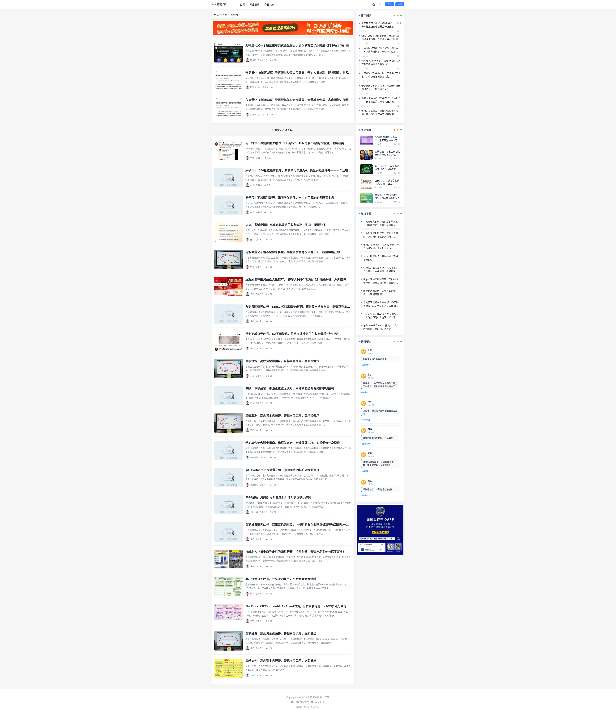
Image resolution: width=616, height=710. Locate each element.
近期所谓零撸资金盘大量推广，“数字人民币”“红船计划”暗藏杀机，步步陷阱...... (298, 279)
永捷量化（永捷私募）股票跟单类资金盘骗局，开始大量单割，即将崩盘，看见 (297, 73)
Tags (225, 14)
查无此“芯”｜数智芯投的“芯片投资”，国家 (387, 182)
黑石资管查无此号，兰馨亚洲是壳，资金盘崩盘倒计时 (280, 579)
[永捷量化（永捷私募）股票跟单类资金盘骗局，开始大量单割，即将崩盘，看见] (228, 80)
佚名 (252, 157)
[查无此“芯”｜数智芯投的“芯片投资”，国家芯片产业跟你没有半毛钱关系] (366, 183)
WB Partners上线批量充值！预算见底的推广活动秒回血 (282, 470)
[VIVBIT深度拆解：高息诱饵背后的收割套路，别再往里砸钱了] (228, 232)
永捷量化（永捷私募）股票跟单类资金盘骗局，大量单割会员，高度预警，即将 (297, 100)
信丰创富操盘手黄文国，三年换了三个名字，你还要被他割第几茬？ (381, 74)
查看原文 (366, 365)
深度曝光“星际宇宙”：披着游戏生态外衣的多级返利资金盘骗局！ (380, 62)
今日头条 (269, 4)
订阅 (326, 697)
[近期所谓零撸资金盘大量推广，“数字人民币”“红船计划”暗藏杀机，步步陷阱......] (228, 286)
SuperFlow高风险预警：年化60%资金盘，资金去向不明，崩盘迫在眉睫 (380, 283)
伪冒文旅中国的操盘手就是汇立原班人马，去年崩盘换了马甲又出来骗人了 (381, 99)
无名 (252, 239)
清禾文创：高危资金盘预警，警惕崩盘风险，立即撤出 (280, 661)
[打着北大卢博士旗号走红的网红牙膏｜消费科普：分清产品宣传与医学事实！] (228, 559)
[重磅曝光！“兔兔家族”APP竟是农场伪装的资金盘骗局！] (366, 197)
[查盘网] (222, 4)
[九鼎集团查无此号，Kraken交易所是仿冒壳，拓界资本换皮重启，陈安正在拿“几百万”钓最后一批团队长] (228, 314)
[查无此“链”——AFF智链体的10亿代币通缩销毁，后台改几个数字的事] (366, 168)
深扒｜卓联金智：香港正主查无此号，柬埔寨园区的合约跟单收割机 (289, 388)
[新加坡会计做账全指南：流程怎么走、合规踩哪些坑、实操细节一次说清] (228, 450)
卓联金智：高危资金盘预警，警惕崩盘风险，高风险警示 (282, 361)
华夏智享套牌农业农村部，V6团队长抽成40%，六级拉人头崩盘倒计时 (380, 306)
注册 (400, 4)
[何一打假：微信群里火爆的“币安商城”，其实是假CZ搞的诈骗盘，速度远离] (228, 150)
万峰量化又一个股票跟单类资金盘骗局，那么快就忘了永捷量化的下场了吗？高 (297, 45)
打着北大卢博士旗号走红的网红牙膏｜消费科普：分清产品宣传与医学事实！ (295, 552)
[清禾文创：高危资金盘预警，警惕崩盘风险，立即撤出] (228, 668)
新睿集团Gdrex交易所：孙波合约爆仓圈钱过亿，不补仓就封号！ (380, 87)
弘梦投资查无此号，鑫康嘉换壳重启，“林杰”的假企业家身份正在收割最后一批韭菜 (300, 524)
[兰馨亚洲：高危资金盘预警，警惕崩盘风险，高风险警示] (228, 423)
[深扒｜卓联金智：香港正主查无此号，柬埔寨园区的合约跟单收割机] (228, 395)
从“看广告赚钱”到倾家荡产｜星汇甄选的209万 (387, 138)
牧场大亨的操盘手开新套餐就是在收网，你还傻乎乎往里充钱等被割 (379, 112)
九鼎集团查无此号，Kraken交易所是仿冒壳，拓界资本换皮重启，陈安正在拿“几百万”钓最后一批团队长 (314, 306)
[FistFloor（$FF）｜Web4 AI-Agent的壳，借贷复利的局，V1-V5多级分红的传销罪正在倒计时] (228, 613)
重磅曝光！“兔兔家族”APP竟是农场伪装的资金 (387, 196)
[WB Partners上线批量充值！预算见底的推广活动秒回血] (228, 477)
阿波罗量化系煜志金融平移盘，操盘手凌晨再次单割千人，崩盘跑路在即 (292, 252)
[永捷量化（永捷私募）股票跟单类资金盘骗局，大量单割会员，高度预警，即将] (228, 107)
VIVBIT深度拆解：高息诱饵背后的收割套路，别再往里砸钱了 (285, 225)
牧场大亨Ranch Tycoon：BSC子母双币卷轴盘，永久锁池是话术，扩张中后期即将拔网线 (381, 248)
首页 (242, 4)
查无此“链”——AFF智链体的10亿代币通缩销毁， (387, 169)
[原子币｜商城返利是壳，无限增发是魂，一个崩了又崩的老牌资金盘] (228, 205)
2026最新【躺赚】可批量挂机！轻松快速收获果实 (278, 497)
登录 (390, 4)
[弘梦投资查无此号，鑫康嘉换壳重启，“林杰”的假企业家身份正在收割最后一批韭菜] (228, 532)
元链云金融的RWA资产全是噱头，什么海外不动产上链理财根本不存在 (380, 317)
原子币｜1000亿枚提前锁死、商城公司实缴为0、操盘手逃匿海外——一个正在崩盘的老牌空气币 (308, 170)
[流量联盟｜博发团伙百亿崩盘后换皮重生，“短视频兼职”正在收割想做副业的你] (366, 154)
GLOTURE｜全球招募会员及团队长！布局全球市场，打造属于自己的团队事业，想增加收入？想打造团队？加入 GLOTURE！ (381, 40)
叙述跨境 (254, 457)
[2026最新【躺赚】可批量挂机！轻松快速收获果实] (228, 504)
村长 (252, 185)
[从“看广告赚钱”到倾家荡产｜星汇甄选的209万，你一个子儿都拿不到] (366, 140)
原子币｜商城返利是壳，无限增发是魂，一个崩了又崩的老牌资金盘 (289, 197)
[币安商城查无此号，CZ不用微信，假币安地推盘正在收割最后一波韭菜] (228, 341)
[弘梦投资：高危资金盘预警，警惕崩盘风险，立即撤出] (228, 641)
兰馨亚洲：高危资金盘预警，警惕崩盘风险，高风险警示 (282, 415)
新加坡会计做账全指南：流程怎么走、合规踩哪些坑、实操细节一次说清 (292, 443)
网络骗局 (255, 4)
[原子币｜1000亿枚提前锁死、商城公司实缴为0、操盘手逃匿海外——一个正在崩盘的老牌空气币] (228, 177)
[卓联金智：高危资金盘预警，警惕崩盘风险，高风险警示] (228, 368)
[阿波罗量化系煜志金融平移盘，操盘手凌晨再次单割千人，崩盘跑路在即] (228, 259)
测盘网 (307, 707)
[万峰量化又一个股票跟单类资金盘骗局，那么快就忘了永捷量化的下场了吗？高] (228, 52)
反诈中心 (315, 707)
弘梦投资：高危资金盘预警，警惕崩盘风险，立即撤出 (280, 633)
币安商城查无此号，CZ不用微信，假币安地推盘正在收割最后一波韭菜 (291, 334)
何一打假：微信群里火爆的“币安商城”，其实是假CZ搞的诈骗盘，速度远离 (294, 143)
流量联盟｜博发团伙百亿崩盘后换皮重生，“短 (387, 153)
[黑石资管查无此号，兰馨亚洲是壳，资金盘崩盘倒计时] (228, 586)
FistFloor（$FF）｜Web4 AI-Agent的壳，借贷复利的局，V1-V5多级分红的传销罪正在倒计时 (307, 606)
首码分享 (254, 512)
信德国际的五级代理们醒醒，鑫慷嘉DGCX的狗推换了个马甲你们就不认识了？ (380, 51)
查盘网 (299, 707)
